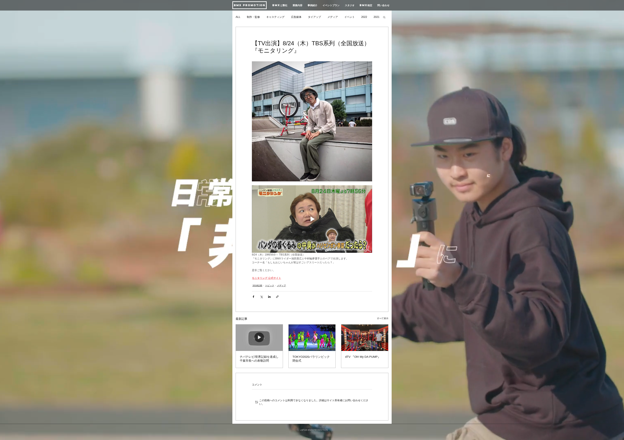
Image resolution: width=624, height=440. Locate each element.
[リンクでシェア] (277, 296)
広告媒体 (296, 17)
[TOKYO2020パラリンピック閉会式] (312, 337)
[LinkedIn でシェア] (269, 296)
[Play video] (312, 219)
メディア (332, 17)
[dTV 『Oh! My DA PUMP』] (364, 337)
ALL (238, 17)
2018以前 (257, 285)
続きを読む (367, 17)
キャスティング (275, 17)
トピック (269, 285)
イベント (349, 17)
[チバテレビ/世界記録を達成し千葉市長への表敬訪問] (259, 337)
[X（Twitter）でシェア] (261, 296)
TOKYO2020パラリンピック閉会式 (311, 358)
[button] (384, 17)
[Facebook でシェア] (253, 296)
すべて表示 (382, 318)
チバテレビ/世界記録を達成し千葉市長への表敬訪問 (259, 358)
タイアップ (314, 17)
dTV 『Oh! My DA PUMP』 (363, 356)
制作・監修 (253, 17)
